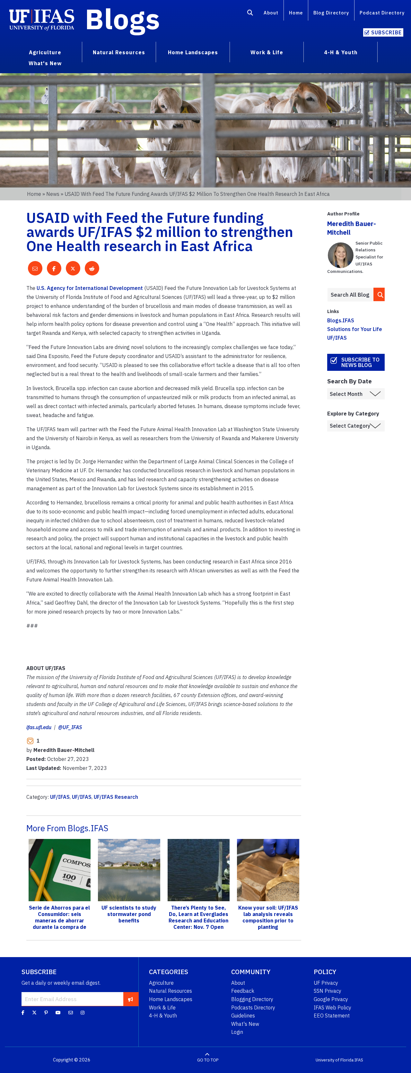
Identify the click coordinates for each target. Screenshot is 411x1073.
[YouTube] (58, 1012)
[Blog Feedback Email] (70, 1012)
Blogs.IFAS (340, 320)
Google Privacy (331, 999)
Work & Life (162, 1007)
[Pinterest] (46, 1012)
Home (296, 13)
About (271, 13)
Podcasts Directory (253, 1007)
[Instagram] (82, 1012)
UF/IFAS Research (116, 797)
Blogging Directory (252, 999)
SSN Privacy (327, 991)
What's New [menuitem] (45, 63)
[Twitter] (34, 1012)
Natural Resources (170, 991)
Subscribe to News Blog (360, 362)
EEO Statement (332, 1015)
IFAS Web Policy (332, 1007)
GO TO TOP (207, 1060)
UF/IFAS (60, 797)
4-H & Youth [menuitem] (340, 52)
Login (237, 1032)
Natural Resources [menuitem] (119, 52)
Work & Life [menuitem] (266, 52)
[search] (379, 294)
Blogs (122, 18)
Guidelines (243, 1015)
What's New (245, 1024)
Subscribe (386, 32)
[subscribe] (130, 999)
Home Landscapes (170, 999)
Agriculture (161, 983)
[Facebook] (23, 1012)
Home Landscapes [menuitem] (193, 52)
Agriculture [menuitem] (45, 52)
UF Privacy (326, 983)
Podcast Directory (382, 13)
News (52, 194)
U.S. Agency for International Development (90, 288)
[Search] (250, 14)
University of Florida (335, 1060)
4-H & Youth (163, 1015)
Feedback (242, 991)
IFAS (358, 1060)
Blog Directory (331, 13)
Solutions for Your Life (354, 329)
